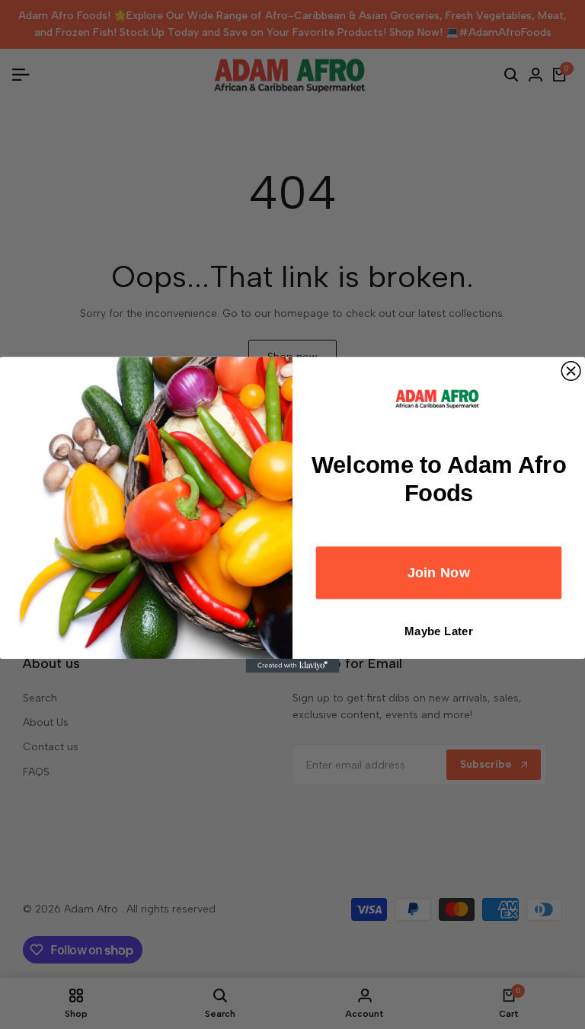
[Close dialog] (570, 370)
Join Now (439, 572)
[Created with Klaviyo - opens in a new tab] (293, 665)
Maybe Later (438, 631)
